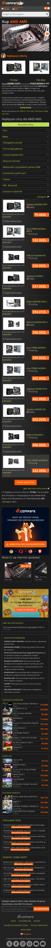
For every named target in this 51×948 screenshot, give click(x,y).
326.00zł (40, 266)
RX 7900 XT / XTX (23, 111)
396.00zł (40, 332)
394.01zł (40, 312)
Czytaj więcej (25, 107)
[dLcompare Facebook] (15, 944)
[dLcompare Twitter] (9, 944)
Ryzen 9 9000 (43, 111)
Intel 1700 (34, 111)
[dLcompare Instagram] (22, 944)
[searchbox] (26, 137)
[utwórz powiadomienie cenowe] (47, 34)
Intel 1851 (5, 114)
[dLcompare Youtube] (35, 944)
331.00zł (40, 286)
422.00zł (40, 470)
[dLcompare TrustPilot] (29, 944)
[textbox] (5, 130)
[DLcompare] (25, 916)
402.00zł (40, 378)
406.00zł (40, 445)
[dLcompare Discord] (42, 944)
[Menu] (48, 3)
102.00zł (40, 240)
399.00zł (40, 358)
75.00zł (40, 215)
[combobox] (25, 131)
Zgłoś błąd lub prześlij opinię (35, 488)
